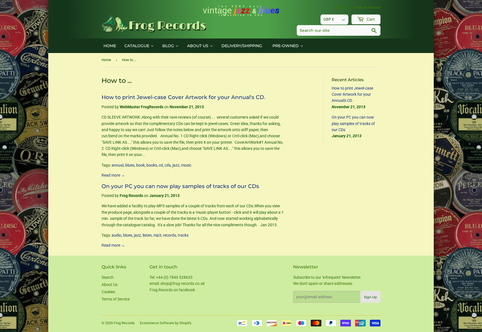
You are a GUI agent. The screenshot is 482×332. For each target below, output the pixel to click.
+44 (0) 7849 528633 (174, 277)
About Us (109, 284)
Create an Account (366, 7)
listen (147, 235)
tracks (183, 235)
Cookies (108, 292)
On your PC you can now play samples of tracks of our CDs (180, 186)
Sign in (340, 7)
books (151, 165)
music (186, 165)
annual (118, 165)
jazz (175, 165)
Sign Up (370, 297)
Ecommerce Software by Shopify (165, 323)
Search (108, 277)
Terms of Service (116, 299)
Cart (370, 19)
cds (168, 165)
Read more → (113, 175)
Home (106, 60)
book (140, 165)
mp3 (157, 235)
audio (116, 235)
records (169, 235)
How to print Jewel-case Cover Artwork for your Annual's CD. (183, 97)
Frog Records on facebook (172, 290)
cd (161, 165)
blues (129, 165)
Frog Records (124, 323)
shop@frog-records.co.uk (182, 283)
